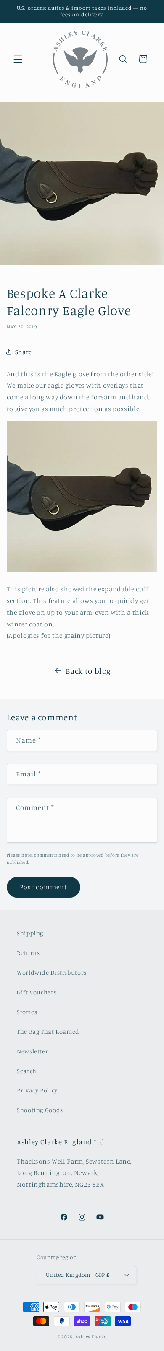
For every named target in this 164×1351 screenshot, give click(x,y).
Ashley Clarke (91, 1337)
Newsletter (32, 1051)
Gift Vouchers (36, 992)
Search (27, 1070)
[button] (17, 59)
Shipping (30, 933)
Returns (28, 952)
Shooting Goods (40, 1109)
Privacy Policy (37, 1090)
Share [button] (23, 351)
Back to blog (88, 671)
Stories (27, 1011)
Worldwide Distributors (52, 972)
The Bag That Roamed (48, 1031)
